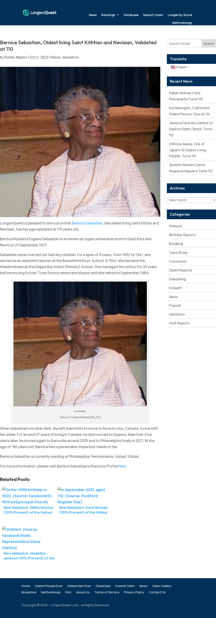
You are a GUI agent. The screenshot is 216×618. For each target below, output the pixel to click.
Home (26, 586)
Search (209, 44)
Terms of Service (106, 592)
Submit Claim (153, 15)
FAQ (68, 592)
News (93, 15)
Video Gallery (161, 586)
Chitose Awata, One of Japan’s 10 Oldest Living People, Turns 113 (187, 150)
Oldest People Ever (49, 586)
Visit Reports (179, 323)
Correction (177, 261)
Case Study (178, 252)
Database (131, 15)
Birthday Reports (182, 234)
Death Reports (180, 270)
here (122, 466)
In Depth (175, 288)
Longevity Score (180, 15)
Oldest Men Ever (79, 586)
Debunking (177, 279)
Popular (175, 305)
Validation (70, 57)
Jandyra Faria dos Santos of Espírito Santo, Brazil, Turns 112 (191, 129)
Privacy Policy (134, 592)
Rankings (108, 15)
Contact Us (157, 592)
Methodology (182, 23)
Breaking (176, 243)
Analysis (175, 226)
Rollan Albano (15, 57)
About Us (83, 592)
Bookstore (29, 592)
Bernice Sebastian (87, 223)
